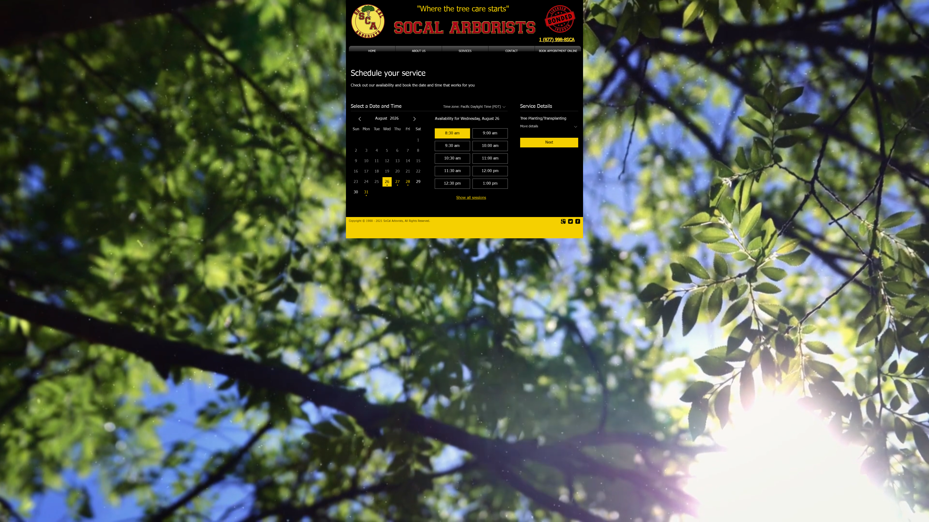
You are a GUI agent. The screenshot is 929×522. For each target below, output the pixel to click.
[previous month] (360, 119)
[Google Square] (563, 221)
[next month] (414, 119)
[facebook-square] (577, 221)
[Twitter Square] (570, 221)
